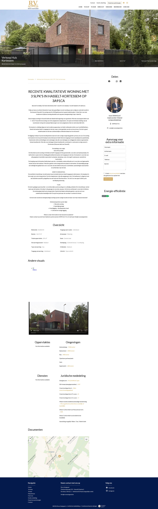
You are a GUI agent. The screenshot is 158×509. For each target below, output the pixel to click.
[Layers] (86, 439)
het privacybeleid (114, 173)
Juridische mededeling (73, 506)
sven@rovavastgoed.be (115, 128)
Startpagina (31, 79)
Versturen (108, 179)
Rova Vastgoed (65, 487)
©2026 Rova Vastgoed (59, 506)
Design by (103, 506)
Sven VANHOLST (115, 116)
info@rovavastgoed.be (67, 494)
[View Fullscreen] (30, 444)
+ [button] (30, 438)
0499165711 (115, 123)
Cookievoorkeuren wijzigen (89, 506)
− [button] (30, 441)
